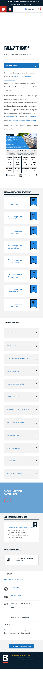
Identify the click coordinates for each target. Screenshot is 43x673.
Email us (7, 630)
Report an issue (21, 655)
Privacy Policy (24, 658)
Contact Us (22, 666)
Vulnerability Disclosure (28, 660)
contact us (15, 588)
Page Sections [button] (11, 65)
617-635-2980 (12, 116)
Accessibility (23, 664)
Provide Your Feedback (21, 646)
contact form (31, 116)
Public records (24, 662)
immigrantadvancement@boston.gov (22, 120)
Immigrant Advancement (15, 579)
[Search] (39, 9)
